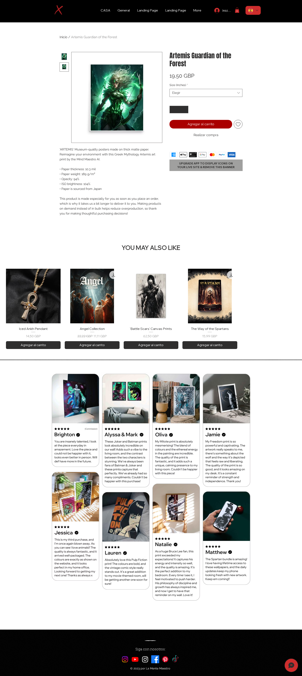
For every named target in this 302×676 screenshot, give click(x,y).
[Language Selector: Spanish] (253, 10)
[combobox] (205, 93)
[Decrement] (172, 109)
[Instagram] (125, 659)
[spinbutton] (179, 109)
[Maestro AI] (145, 659)
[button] (237, 10)
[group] (151, 309)
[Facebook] (155, 659)
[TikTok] (175, 659)
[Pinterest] (165, 659)
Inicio (63, 37)
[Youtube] (135, 659)
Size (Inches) (178, 85)
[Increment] (185, 109)
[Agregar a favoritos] (238, 124)
